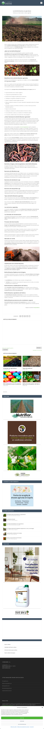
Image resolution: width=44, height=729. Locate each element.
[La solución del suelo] (4, 520)
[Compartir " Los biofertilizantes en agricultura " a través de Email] (29, 316)
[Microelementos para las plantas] (12, 376)
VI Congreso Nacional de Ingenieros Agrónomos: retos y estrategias (20, 528)
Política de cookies (14, 726)
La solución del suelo (11, 519)
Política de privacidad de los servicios (23, 726)
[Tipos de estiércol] (32, 361)
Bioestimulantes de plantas (15, 515)
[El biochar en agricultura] (12, 361)
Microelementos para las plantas (12, 384)
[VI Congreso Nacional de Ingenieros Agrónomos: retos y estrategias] (4, 529)
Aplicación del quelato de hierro (31, 384)
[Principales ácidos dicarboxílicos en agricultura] (4, 515)
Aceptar (22, 718)
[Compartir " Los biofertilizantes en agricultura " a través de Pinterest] (25, 316)
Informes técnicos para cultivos (10, 650)
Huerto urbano (21, 12)
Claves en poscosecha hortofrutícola (14, 537)
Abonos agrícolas (28, 12)
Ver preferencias (22, 724)
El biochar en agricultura (10, 368)
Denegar (22, 721)
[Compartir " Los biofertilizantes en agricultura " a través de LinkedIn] (27, 316)
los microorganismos (24, 126)
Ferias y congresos (14, 529)
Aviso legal (32, 726)
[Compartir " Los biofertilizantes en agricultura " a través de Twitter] (22, 316)
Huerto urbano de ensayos (9, 652)
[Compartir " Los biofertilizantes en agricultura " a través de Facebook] (20, 316)
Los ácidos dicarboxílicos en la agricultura (15, 523)
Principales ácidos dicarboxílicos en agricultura (16, 514)
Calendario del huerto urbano (10, 647)
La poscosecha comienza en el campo (14, 533)
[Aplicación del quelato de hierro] (32, 376)
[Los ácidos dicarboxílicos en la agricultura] (4, 524)
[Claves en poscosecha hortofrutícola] (4, 538)
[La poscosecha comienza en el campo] (4, 533)
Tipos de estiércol (27, 368)
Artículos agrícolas (14, 520)
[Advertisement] (22, 332)
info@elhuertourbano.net (7, 705)
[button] (42, 707)
